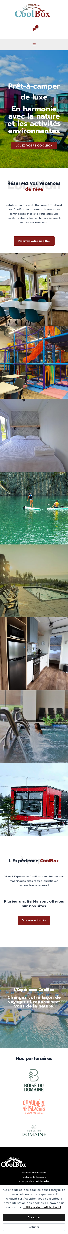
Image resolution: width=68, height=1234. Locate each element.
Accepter (34, 1217)
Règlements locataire (34, 1177)
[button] (34, 145)
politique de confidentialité (41, 1207)
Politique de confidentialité (34, 1181)
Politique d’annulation (34, 1172)
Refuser (34, 1227)
